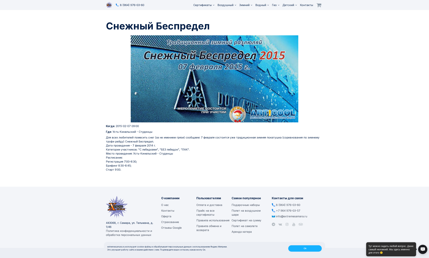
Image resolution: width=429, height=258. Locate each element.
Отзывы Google (171, 227)
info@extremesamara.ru (291, 216)
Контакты (306, 5)
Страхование (170, 222)
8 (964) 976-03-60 (132, 5)
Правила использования (212, 220)
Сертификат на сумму (246, 220)
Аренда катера (242, 231)
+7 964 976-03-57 (288, 210)
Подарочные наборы (246, 205)
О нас (165, 205)
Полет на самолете (245, 226)
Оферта (166, 216)
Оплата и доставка (209, 205)
